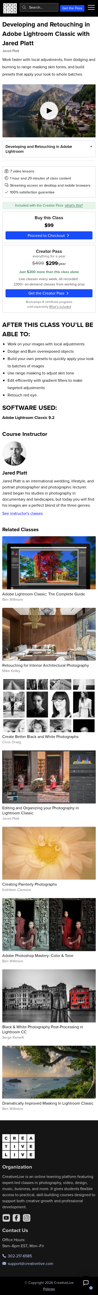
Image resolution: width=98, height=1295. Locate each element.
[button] (86, 1283)
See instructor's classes (22, 513)
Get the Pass (72, 8)
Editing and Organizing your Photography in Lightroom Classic (40, 810)
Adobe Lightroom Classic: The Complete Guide (43, 594)
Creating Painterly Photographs (29, 884)
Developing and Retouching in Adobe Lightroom (39, 149)
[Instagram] (27, 1218)
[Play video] (49, 110)
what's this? (74, 205)
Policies (49, 1288)
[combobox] (39, 7)
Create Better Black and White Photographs (40, 736)
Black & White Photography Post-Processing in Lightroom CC (42, 1029)
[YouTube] (6, 1218)
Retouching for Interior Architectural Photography (45, 665)
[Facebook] (16, 1218)
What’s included (60, 306)
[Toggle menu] (91, 7)
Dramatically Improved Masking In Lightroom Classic (47, 1103)
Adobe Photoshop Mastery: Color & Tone (37, 955)
